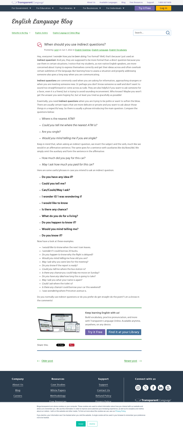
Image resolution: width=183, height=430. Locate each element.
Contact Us (103, 390)
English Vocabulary (118, 50)
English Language (100, 50)
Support (103, 385)
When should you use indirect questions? (75, 44)
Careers (18, 396)
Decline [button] (92, 424)
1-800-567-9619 (164, 2)
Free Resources (57, 401)
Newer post (130, 361)
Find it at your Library (124, 332)
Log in (163, 8)
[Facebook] (153, 388)
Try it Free (145, 8)
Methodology (58, 396)
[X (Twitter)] (146, 388)
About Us (17, 385)
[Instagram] (138, 388)
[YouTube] (168, 388)
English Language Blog (42, 21)
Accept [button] (80, 424)
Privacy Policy (120, 411)
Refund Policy (103, 396)
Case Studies (58, 385)
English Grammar (83, 50)
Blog (17, 390)
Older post (47, 361)
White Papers (58, 390)
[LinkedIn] (161, 388)
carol (56, 50)
